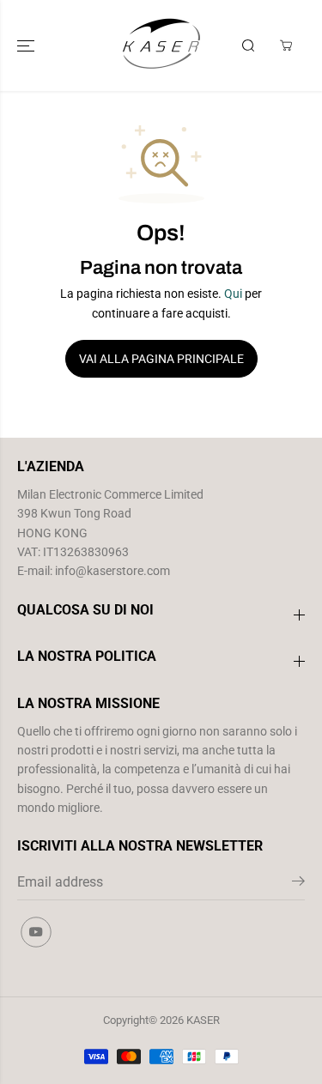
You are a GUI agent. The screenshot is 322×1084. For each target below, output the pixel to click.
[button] (27, 45)
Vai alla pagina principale (161, 359)
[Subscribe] (298, 884)
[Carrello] (286, 45)
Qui (233, 293)
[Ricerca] (248, 45)
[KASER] (161, 45)
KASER (203, 1020)
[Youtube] (36, 932)
